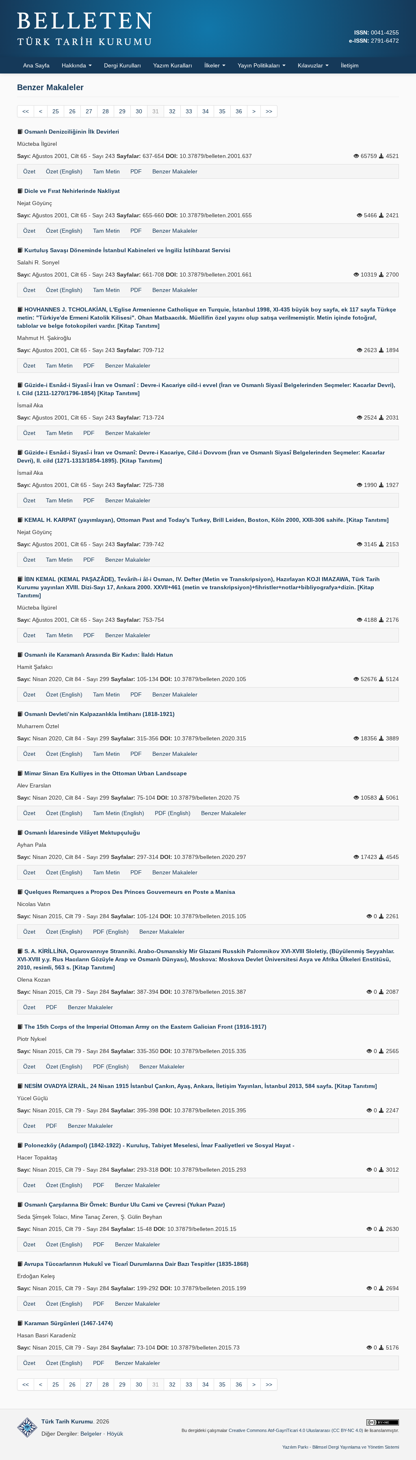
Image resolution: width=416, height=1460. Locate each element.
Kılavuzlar (311, 65)
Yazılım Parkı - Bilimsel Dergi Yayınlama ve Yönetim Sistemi (340, 1447)
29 (122, 111)
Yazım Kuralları (172, 65)
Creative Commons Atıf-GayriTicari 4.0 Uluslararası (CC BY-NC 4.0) (296, 1430)
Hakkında (75, 65)
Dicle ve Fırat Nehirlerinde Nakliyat (71, 191)
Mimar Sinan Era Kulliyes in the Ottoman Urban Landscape (105, 773)
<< (25, 111)
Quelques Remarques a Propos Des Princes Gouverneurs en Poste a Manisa (129, 892)
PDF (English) (173, 813)
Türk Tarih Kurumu (67, 1421)
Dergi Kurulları (122, 65)
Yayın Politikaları (260, 65)
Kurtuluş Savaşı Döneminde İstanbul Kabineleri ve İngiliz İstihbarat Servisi (126, 250)
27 (89, 111)
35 (222, 111)
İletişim (350, 65)
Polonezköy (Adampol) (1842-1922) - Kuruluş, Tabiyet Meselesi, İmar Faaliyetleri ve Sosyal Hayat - (159, 1145)
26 (72, 111)
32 (172, 111)
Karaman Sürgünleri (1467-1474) (68, 1323)
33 (189, 111)
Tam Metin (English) (118, 813)
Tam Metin (106, 171)
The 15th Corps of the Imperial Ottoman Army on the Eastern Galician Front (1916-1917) (144, 1026)
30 (139, 111)
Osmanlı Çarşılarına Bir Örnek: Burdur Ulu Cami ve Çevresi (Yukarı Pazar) (124, 1204)
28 (105, 111)
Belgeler (91, 1433)
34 (205, 111)
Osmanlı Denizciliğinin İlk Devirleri (71, 131)
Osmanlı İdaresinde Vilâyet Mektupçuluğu (81, 832)
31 (155, 111)
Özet (29, 171)
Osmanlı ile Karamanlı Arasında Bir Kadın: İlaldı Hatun (98, 654)
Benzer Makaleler (174, 171)
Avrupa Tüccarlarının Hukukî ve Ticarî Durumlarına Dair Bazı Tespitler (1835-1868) (136, 1264)
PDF (136, 171)
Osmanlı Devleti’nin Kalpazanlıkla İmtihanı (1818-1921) (99, 714)
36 (239, 111)
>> (269, 111)
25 (55, 111)
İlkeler (212, 65)
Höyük (115, 1433)
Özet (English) (64, 171)
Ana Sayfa (36, 65)
